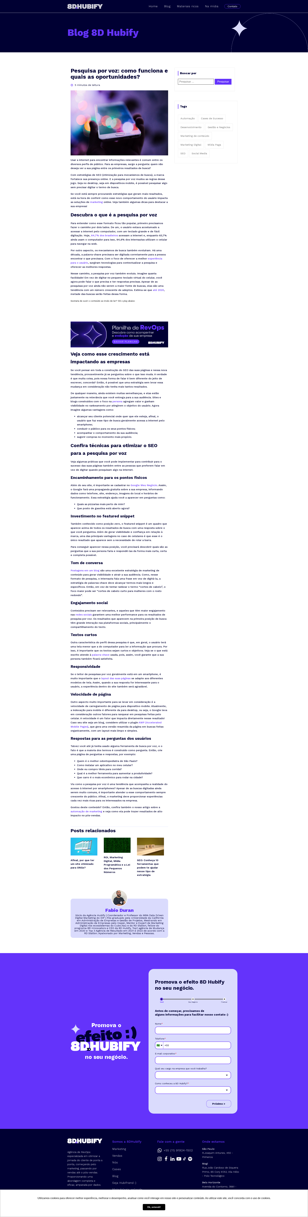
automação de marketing (86, 811)
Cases (116, 1169)
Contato (232, 6)
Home (153, 6)
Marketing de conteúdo (194, 135)
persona (117, 401)
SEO (182, 153)
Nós (115, 1162)
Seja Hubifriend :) (124, 1182)
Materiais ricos (188, 6)
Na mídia (211, 6)
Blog (167, 6)
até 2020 (158, 290)
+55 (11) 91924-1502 (178, 1150)
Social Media (199, 153)
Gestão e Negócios (219, 127)
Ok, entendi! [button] (154, 1207)
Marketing (119, 1149)
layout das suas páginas (115, 678)
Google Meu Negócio (143, 485)
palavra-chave (100, 654)
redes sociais (83, 614)
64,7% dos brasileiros (104, 235)
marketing (96, 202)
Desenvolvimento (190, 127)
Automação (187, 118)
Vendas (117, 1155)
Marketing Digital (190, 144)
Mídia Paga (214, 144)
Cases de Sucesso (212, 118)
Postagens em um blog (85, 570)
